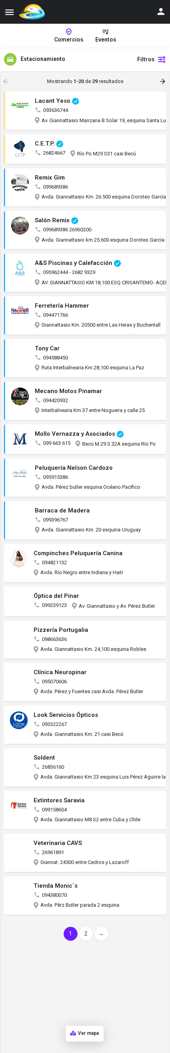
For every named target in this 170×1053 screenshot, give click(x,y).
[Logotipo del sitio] (33, 12)
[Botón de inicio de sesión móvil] (161, 11)
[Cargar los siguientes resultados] (163, 81)
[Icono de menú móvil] (9, 12)
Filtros (146, 59)
